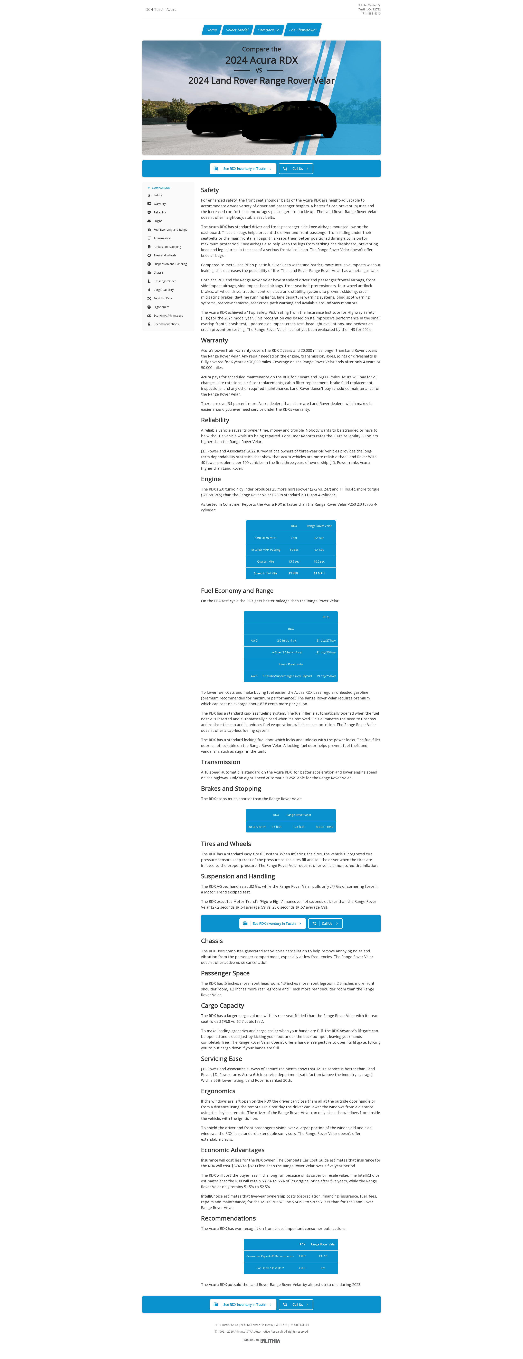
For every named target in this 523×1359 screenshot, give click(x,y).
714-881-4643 (371, 13)
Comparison (161, 187)
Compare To (268, 29)
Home (212, 29)
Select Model (237, 29)
